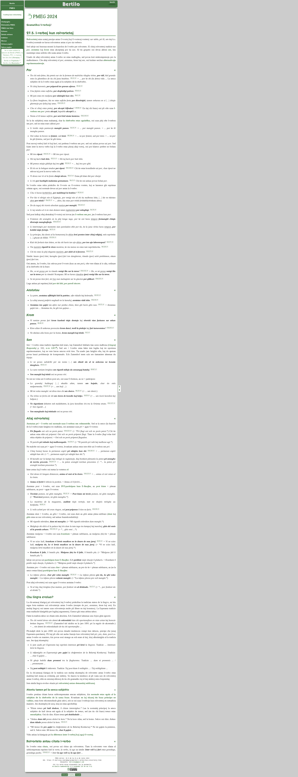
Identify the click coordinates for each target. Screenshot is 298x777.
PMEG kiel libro (7, 28)
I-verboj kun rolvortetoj (12, 15)
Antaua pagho (7, 44)
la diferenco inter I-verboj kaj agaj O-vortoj (72, 734)
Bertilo (12, 3)
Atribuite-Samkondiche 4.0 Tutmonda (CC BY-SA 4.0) (72, 766)
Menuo (4, 41)
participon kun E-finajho (57, 560)
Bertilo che (11, 63)
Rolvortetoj (32, 39)
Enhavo (4, 31)
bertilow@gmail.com (76, 762)
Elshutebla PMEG (8, 25)
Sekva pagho (6, 47)
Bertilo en (11, 61)
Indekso (4, 38)
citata (45, 746)
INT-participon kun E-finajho (76, 486)
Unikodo (64, 775)
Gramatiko (33, 25)
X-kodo (78, 775)
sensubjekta (35, 714)
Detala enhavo (7, 34)
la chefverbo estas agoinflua (76, 120)
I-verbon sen (83, 214)
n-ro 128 (50, 348)
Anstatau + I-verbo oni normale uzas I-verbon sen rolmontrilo (58, 423)
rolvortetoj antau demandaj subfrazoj (77, 683)
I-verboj (45, 25)
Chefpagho (5, 22)
